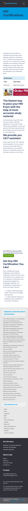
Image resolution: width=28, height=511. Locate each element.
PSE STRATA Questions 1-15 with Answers (13, 318)
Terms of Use (20, 500)
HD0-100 (6, 85)
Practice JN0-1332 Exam (9, 370)
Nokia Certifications (10, 426)
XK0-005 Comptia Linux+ (9, 372)
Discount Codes (8, 462)
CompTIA (6, 413)
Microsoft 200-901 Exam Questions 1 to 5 (13, 368)
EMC (5, 415)
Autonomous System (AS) (9, 397)
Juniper (6, 422)
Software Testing (9, 428)
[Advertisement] (14, 37)
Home (5, 458)
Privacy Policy (14, 502)
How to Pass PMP (7, 349)
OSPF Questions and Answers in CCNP (13, 379)
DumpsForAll (13, 500)
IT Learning (22, 499)
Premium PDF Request (9, 447)
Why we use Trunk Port (9, 399)
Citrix (5, 411)
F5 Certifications (9, 420)
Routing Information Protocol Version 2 (12, 387)
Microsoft (7, 424)
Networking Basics (8, 381)
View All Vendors (9, 433)
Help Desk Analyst (18, 85)
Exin (5, 418)
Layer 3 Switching (7, 374)
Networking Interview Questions (11, 385)
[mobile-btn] (23, 3)
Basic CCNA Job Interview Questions (12, 395)
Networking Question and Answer (11, 393)
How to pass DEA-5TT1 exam (10, 359)
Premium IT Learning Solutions (12, 445)
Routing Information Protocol (10, 383)
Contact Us (6, 465)
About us (5, 460)
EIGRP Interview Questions (10, 391)
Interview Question (8, 449)
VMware (6, 430)
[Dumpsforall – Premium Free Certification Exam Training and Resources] (10, 3)
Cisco (5, 409)
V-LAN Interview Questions (10, 377)
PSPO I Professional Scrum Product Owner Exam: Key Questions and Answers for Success (14, 341)
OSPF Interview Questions (9, 389)
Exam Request (8, 255)
